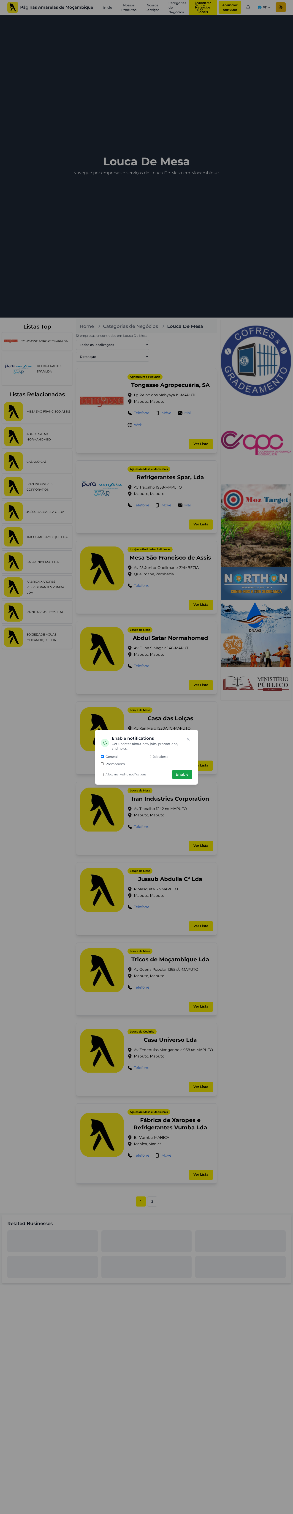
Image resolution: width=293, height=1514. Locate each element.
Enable (182, 774)
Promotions (115, 764)
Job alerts (160, 757)
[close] (188, 739)
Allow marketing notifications (126, 774)
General (112, 757)
